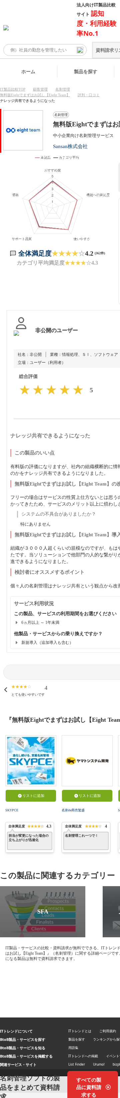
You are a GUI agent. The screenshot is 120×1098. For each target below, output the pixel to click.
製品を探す (85, 71)
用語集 (73, 1047)
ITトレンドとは (79, 1030)
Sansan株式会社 (70, 146)
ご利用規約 (107, 1030)
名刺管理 (62, 89)
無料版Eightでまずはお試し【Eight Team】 (35, 95)
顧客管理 (40, 89)
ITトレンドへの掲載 (83, 1056)
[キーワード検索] (80, 50)
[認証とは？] (21, 337)
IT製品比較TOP (12, 89)
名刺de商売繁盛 (73, 810)
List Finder (76, 1064)
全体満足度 (35, 253)
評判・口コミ (89, 95)
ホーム (28, 71)
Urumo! (99, 1064)
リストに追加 (33, 796)
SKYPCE (11, 810)
